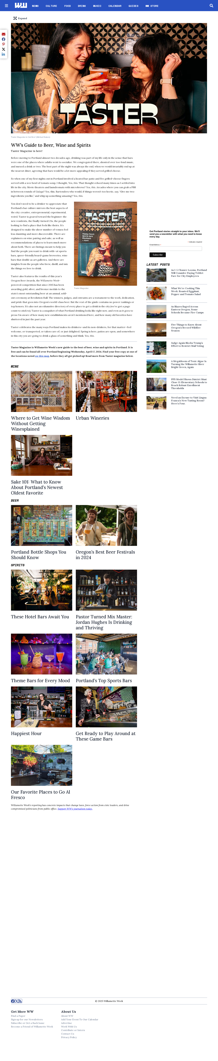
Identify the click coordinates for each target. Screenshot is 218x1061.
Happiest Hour (26, 733)
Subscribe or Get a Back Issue (27, 1023)
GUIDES (133, 6)
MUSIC (97, 6)
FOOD (67, 6)
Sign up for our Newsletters (27, 1019)
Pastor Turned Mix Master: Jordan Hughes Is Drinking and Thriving (104, 622)
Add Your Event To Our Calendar (79, 1019)
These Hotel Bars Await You (40, 617)
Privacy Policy (69, 1037)
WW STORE (152, 6)
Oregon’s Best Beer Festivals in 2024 (105, 554)
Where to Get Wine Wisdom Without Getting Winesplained (40, 423)
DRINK (82, 6)
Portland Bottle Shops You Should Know (38, 554)
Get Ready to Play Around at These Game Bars (106, 736)
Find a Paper (18, 1015)
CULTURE (51, 6)
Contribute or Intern (73, 1030)
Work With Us (69, 1026)
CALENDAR (114, 6)
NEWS (35, 6)
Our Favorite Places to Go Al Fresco (40, 794)
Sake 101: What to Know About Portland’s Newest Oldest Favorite (37, 487)
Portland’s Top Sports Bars (104, 680)
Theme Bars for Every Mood (40, 680)
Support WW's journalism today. (75, 808)
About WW (67, 1015)
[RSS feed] (20, 1001)
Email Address (155, 245)
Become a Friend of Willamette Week (32, 1026)
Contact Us (67, 1033)
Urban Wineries (92, 418)
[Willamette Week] (20, 5)
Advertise (66, 1023)
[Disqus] (74, 863)
